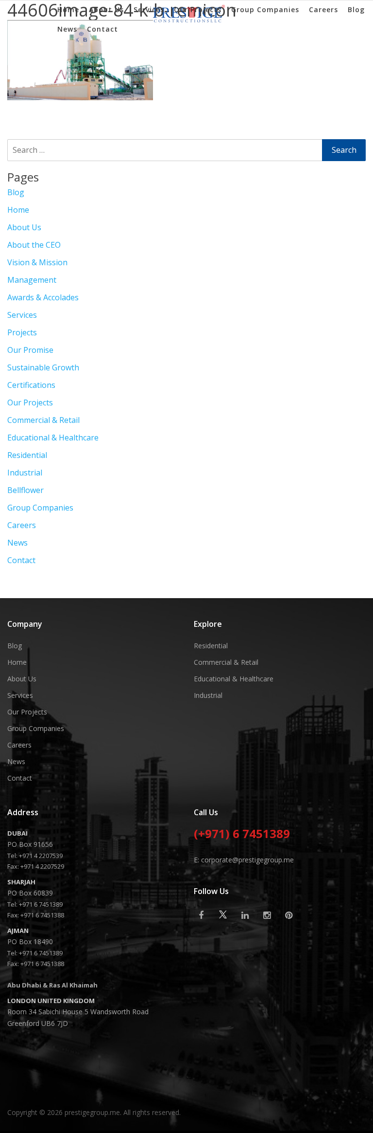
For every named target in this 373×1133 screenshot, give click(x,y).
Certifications (31, 385)
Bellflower (25, 490)
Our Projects (197, 9)
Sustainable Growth (43, 367)
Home (68, 9)
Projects (22, 332)
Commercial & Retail (43, 420)
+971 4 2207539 (41, 855)
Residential (27, 455)
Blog (356, 9)
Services (149, 9)
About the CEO (34, 244)
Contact (102, 29)
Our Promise (30, 350)
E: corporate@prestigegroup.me (244, 859)
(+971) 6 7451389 (242, 834)
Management (31, 279)
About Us (106, 9)
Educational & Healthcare (53, 437)
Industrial (24, 472)
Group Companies (265, 9)
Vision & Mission (37, 262)
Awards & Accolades (43, 297)
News (67, 29)
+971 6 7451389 (41, 904)
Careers (323, 9)
